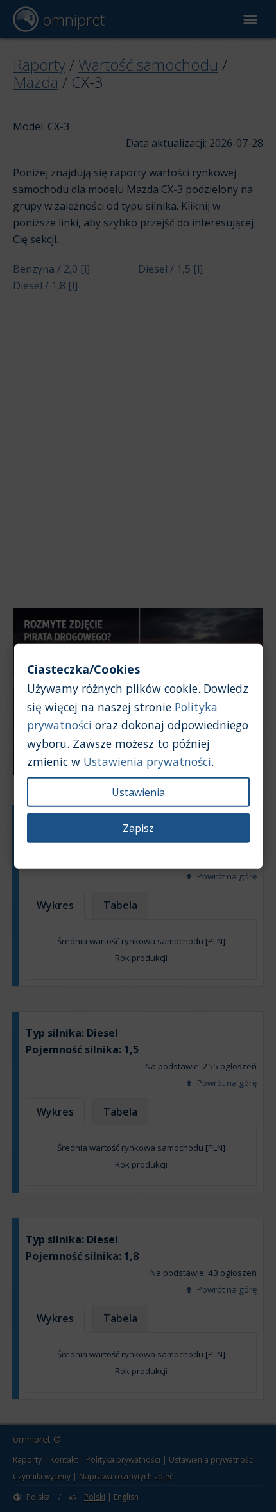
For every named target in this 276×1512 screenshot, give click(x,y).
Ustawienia (138, 792)
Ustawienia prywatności (147, 761)
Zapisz (138, 828)
